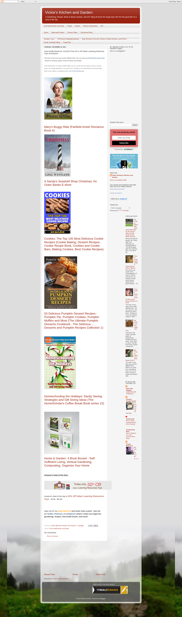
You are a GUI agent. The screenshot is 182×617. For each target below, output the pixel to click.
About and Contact (58, 32)
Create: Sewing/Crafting (52, 42)
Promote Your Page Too (116, 193)
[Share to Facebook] (95, 526)
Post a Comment (52, 536)
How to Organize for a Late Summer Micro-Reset (131, 435)
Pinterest (58, 514)
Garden (77, 26)
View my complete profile (118, 180)
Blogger (102, 598)
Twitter (50, 514)
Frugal (69, 26)
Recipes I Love (49, 39)
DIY (102, 26)
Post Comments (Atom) (61, 579)
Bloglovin (71, 514)
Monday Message (135, 452)
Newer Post (49, 574)
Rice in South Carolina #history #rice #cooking (131, 422)
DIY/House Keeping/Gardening (68, 39)
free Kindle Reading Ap (76, 71)
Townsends (130, 419)
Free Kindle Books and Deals (54, 26)
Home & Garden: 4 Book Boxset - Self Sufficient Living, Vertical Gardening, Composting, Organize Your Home (69, 462)
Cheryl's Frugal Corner (131, 400)
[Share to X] (93, 526)
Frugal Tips (67, 42)
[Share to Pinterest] (97, 526)
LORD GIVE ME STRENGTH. (131, 393)
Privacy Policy (72, 32)
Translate (125, 210)
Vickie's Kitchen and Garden (69, 12)
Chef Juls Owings (129, 389)
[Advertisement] (74, 557)
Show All (136, 458)
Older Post (100, 574)
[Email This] (89, 526)
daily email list (65, 511)
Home (46, 32)
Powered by (119, 149)
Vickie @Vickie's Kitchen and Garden (122, 176)
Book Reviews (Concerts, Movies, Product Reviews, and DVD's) (104, 39)
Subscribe (123, 143)
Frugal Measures (129, 445)
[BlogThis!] (91, 526)
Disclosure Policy (87, 32)
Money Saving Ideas (90, 26)
